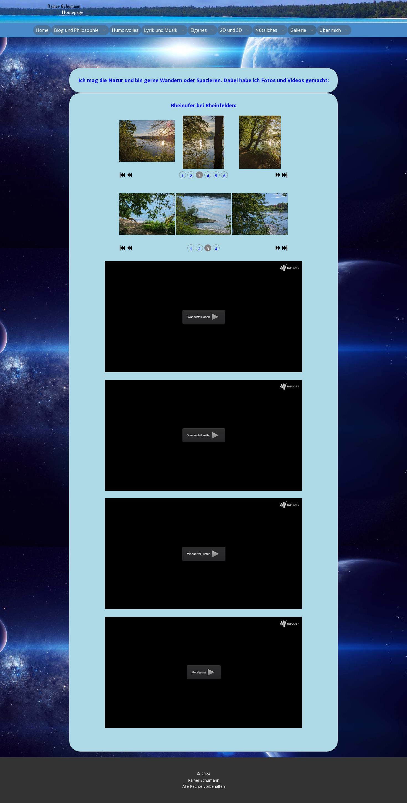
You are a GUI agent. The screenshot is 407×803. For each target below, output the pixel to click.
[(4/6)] (199, 142)
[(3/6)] (142, 142)
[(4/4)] (198, 215)
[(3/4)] (142, 215)
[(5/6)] (255, 142)
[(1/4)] (255, 215)
